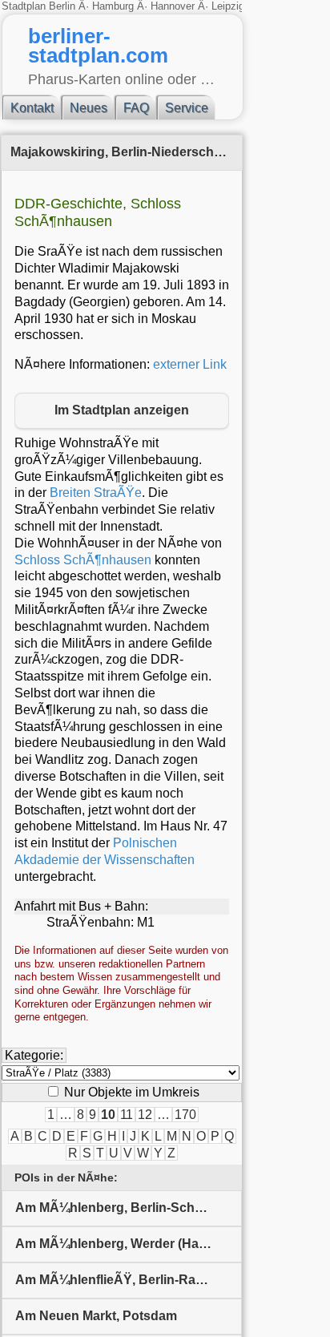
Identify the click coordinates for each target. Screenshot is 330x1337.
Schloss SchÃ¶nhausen (82, 560)
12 (145, 1114)
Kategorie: (34, 1055)
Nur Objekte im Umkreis (130, 1092)
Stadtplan (25, 6)
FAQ (136, 108)
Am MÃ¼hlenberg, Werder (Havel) (117, 1243)
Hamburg (113, 6)
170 (185, 1114)
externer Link (190, 364)
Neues (88, 108)
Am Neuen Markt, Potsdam (96, 1316)
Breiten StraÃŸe (96, 492)
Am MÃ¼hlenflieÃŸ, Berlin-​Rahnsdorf (128, 1280)
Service (186, 108)
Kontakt (32, 108)
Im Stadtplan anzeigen (121, 410)
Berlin (63, 6)
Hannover (172, 6)
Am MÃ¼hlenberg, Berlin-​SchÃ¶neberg (128, 1207)
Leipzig (228, 6)
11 (126, 1114)
